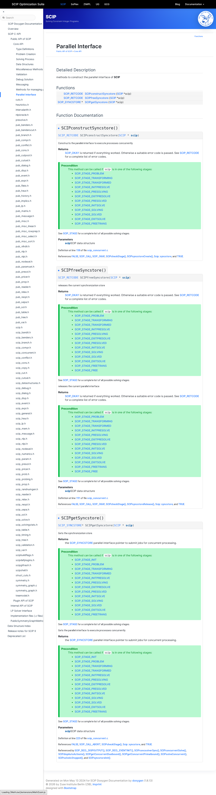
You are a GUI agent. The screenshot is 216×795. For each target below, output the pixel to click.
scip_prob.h (22, 474)
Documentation (193, 4)
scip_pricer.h (23, 469)
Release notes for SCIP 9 (22, 631)
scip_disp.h (22, 398)
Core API (18, 44)
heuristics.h (22, 104)
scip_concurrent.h (26, 352)
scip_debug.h (23, 388)
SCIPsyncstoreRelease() (140, 504)
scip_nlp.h (21, 438)
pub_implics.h (23, 200)
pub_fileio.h (22, 185)
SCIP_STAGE (70, 233)
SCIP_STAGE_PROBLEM (89, 173)
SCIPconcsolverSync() (146, 750)
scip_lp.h (21, 423)
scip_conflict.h (24, 357)
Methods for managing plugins (33, 89)
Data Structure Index (19, 625)
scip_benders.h (24, 337)
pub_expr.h (22, 180)
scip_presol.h (23, 464)
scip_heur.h (22, 418)
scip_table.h (22, 529)
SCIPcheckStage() (116, 256)
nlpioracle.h (22, 114)
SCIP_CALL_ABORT (90, 744)
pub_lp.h (20, 205)
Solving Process (25, 59)
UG (97, 4)
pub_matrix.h (23, 211)
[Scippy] (205, 18)
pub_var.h (21, 322)
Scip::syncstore (162, 256)
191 (78, 498)
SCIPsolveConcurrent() (173, 754)
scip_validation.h (25, 544)
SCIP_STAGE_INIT (86, 559)
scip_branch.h (24, 342)
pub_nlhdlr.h (23, 246)
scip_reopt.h (23, 504)
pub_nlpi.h (22, 256)
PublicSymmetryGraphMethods (28, 620)
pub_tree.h (22, 317)
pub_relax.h (22, 291)
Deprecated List (16, 636)
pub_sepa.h (22, 302)
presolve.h (22, 119)
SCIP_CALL (85, 256)
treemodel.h (22, 595)
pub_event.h (23, 175)
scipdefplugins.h (25, 560)
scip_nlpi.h (22, 443)
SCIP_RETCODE (73, 93)
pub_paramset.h (25, 266)
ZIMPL (87, 4)
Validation (21, 74)
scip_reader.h (23, 494)
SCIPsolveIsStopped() (70, 758)
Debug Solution (24, 79)
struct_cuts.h (23, 575)
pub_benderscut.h (26, 130)
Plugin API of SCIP (23, 600)
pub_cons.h (22, 150)
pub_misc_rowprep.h (28, 231)
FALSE (75, 256)
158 (78, 250)
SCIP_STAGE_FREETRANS (91, 223)
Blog (177, 4)
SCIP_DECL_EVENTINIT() (119, 750)
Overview (13, 28)
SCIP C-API (14, 33)
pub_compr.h (23, 140)
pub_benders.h (24, 124)
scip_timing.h (23, 534)
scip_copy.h (23, 367)
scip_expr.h (22, 408)
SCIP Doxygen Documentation (25, 23)
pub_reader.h (23, 286)
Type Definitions (25, 49)
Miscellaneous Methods (29, 69)
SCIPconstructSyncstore (100, 93)
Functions (199, 36)
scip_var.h (21, 550)
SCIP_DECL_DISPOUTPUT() (90, 750)
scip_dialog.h (23, 393)
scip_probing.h (24, 479)
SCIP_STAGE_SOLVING (89, 210)
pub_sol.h (21, 307)
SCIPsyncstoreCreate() (140, 256)
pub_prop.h (22, 281)
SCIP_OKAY (72, 153)
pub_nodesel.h (24, 261)
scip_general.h (24, 413)
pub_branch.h (23, 135)
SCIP (63, 4)
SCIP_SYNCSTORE (69, 102)
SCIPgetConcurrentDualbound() (103, 754)
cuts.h (19, 99)
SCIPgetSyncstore (96, 102)
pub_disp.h (22, 170)
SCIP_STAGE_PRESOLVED (91, 200)
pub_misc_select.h (26, 236)
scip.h (19, 327)
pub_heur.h (22, 190)
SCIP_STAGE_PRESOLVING (91, 191)
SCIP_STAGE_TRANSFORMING (94, 178)
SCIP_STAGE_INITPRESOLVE (92, 187)
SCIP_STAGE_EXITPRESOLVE (92, 196)
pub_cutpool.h (24, 155)
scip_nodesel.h (24, 448)
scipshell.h (22, 570)
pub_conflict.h (24, 145)
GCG (106, 4)
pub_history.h (23, 195)
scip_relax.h (22, 499)
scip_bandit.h (23, 332)
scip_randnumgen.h (27, 489)
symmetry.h (22, 580)
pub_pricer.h (23, 276)
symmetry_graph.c (26, 585)
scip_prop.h (22, 484)
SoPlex (74, 4)
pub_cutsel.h (23, 160)
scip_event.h (23, 403)
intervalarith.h (23, 109)
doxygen (137, 780)
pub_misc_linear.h (26, 226)
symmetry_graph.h (26, 590)
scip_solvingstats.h (27, 524)
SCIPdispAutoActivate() (71, 754)
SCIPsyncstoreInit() (99, 758)
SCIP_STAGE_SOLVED (88, 214)
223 (78, 738)
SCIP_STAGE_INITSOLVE (90, 205)
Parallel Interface (26, 94)
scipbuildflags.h (25, 555)
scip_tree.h (22, 539)
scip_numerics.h (25, 453)
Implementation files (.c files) (27, 615)
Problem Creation (26, 54)
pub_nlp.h (21, 251)
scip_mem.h (23, 428)
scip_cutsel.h (23, 377)
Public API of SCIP (21, 38)
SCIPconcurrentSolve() (173, 750)
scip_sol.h (21, 514)
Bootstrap (70, 788)
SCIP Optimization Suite (28, 4)
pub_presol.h (23, 271)
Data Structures (25, 64)
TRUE (180, 256)
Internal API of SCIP (22, 605)
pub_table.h (22, 312)
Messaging (22, 84)
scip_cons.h (22, 362)
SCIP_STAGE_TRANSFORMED (93, 182)
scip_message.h (25, 433)
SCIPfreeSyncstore (97, 98)
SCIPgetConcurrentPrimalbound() (141, 754)
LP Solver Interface (21, 610)
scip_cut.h (21, 372)
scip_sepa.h (22, 509)
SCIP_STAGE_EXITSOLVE (90, 219)
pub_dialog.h (23, 165)
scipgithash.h (23, 565)
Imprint (97, 784)
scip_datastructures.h (28, 383)
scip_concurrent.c (97, 250)
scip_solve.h (23, 519)
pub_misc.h (22, 221)
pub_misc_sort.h (25, 241)
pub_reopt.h (23, 297)
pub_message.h (25, 216)
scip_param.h (23, 458)
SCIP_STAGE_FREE (86, 370)
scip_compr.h (23, 347)
